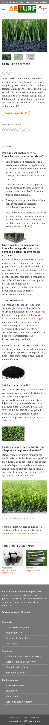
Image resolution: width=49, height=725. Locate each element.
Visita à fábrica (13, 632)
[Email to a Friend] (19, 130)
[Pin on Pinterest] (24, 130)
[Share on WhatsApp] (4, 130)
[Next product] (4, 72)
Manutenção (12, 696)
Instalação (11, 690)
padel (18, 667)
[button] (3, 8)
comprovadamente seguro (30, 318)
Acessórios (16, 124)
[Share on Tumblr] (29, 130)
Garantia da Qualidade (17, 638)
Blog (12, 717)
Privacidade (33, 717)
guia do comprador (14, 685)
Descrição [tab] (6, 146)
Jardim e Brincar (13, 656)
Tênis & (10, 667)
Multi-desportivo (25, 661)
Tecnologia (11, 643)
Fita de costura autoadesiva (9, 571)
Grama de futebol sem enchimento (18, 518)
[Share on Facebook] (9, 130)
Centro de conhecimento (19, 701)
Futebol (9, 661)
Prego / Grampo (33, 570)
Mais (22, 672)
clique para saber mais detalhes (19, 533)
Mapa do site (21, 717)
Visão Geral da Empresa (17, 627)
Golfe (26, 667)
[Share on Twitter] (14, 130)
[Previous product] (9, 72)
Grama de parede (32, 656)
